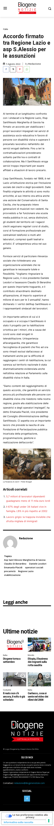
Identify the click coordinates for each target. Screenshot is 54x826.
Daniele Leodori (37, 563)
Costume (7, 689)
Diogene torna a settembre (11, 660)
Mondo (31, 655)
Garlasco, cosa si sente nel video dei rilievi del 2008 (38, 696)
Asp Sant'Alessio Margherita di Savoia (24, 559)
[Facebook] (6, 69)
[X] (13, 69)
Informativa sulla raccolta (18, 822)
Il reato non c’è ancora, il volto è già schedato (14, 696)
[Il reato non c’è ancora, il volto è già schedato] (14, 679)
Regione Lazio (26, 571)
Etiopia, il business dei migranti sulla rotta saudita (38, 662)
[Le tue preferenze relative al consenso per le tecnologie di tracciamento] (49, 821)
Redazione (34, 64)
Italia (5, 29)
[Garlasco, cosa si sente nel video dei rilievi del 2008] (39, 679)
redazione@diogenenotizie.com (29, 783)
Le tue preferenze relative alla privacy (30, 816)
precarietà (9, 571)
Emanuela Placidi (13, 567)
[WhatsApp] (27, 69)
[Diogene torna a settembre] (14, 645)
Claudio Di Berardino (15, 563)
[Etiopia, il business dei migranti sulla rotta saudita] (39, 645)
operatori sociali (34, 567)
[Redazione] (10, 543)
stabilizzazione (12, 574)
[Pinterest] (20, 69)
